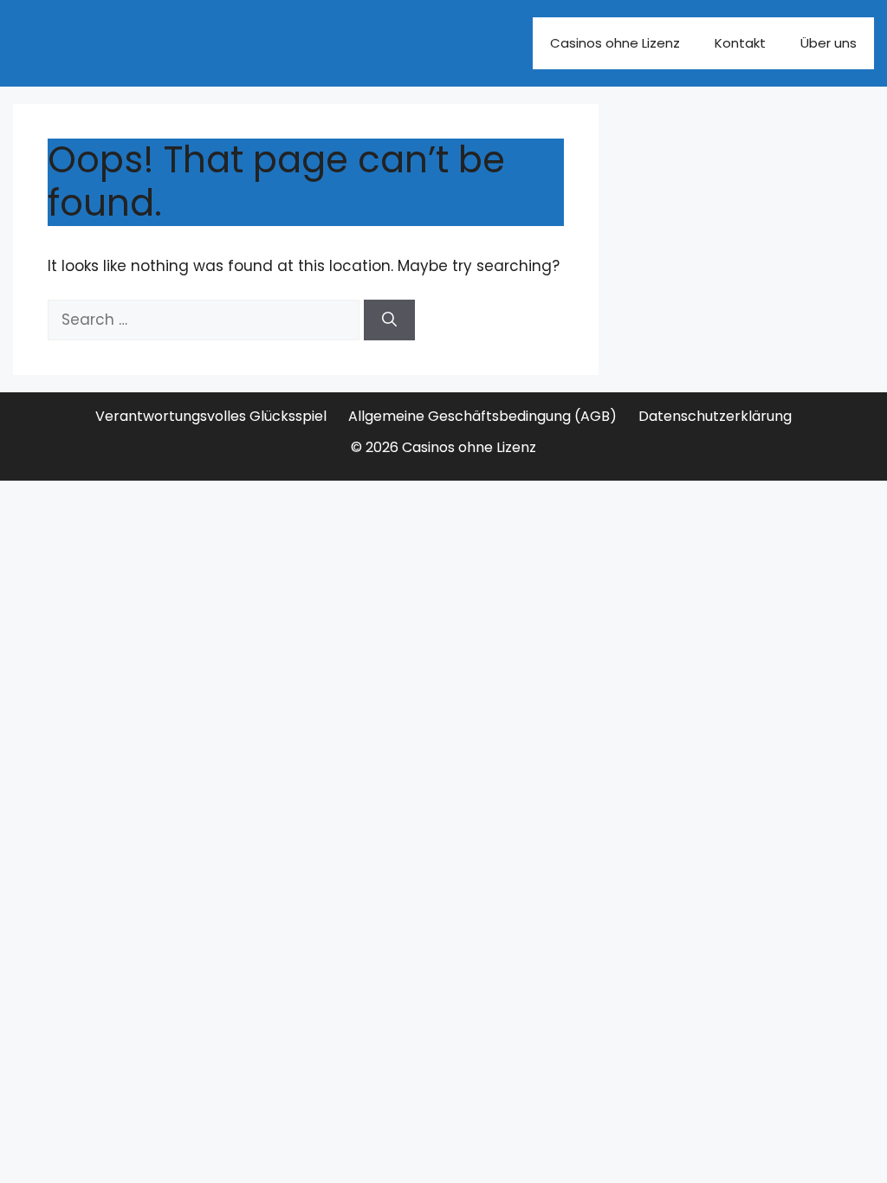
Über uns (828, 43)
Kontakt (740, 43)
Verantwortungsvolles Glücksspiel (211, 416)
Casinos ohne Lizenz (615, 43)
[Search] (389, 320)
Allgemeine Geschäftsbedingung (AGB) (482, 416)
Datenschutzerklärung (715, 416)
